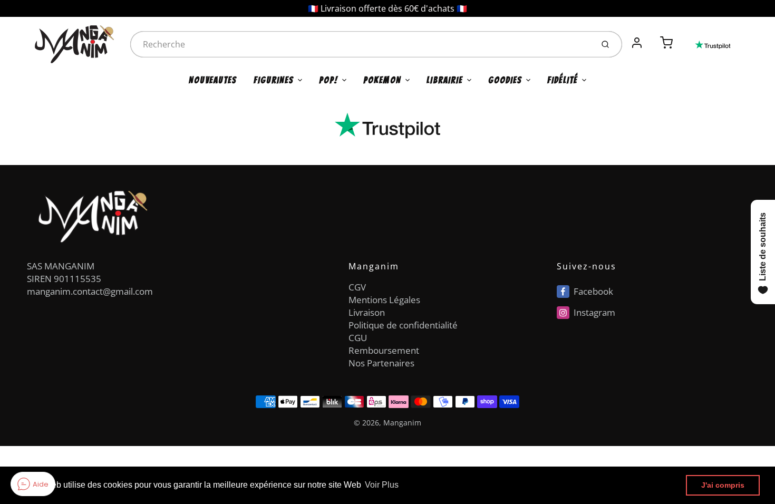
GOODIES (505, 80)
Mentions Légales (384, 300)
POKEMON (382, 80)
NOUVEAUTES (213, 80)
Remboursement (383, 350)
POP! (328, 80)
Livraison (366, 312)
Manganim (402, 423)
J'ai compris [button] (722, 485)
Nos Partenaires (381, 363)
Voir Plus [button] (382, 484)
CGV (357, 287)
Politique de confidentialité (403, 325)
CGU (357, 338)
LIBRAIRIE (445, 80)
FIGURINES (274, 80)
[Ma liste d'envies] (651, 37)
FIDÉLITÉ (562, 80)
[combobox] (360, 44)
